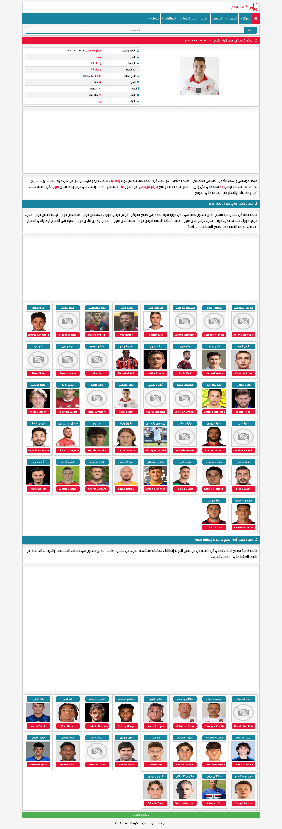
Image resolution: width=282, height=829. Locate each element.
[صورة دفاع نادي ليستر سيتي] (68, 760)
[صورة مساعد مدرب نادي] (185, 721)
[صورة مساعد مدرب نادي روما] (214, 798)
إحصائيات (170, 18)
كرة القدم (239, 7)
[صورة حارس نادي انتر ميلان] (97, 721)
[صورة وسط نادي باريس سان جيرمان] (68, 721)
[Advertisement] (141, 140)
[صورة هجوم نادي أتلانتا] (155, 721)
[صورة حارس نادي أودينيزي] (97, 760)
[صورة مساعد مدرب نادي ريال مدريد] (243, 721)
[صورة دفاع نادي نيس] (155, 760)
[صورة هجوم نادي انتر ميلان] (243, 760)
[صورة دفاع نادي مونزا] (97, 330)
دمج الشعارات (188, 18)
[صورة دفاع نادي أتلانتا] (38, 760)
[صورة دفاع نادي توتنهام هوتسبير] (126, 721)
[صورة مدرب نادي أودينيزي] (126, 760)
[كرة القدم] (256, 18)
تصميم (232, 18)
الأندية (204, 18)
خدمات (154, 18)
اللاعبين (217, 18)
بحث (250, 30)
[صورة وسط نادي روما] (185, 798)
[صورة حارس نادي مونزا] (185, 330)
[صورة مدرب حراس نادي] (214, 721)
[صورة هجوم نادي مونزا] (155, 330)
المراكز (246, 18)
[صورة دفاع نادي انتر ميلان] (38, 721)
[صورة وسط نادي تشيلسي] (185, 760)
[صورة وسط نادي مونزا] (243, 330)
